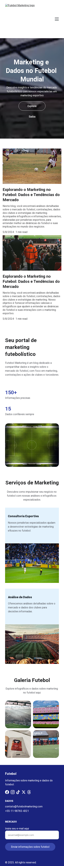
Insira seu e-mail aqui (17, 828)
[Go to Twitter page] (24, 792)
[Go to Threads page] (29, 792)
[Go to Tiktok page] (18, 792)
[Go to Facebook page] (7, 792)
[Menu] (57, 19)
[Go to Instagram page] (13, 792)
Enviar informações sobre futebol (30, 846)
